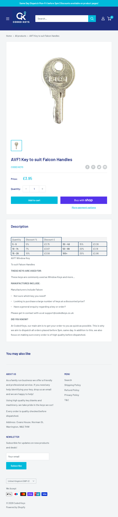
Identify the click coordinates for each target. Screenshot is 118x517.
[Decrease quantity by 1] (26, 189)
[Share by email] (105, 166)
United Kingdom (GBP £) (18, 481)
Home (9, 36)
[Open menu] (7, 19)
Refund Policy (71, 389)
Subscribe (16, 465)
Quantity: (16, 188)
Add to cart (34, 200)
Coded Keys (17, 167)
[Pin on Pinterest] (93, 166)
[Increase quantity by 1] (42, 189)
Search (68, 379)
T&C (66, 399)
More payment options (84, 207)
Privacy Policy (71, 394)
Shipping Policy (72, 384)
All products (20, 36)
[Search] (92, 18)
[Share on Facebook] (87, 166)
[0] (109, 18)
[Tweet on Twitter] (99, 166)
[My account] (103, 18)
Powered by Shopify (15, 507)
